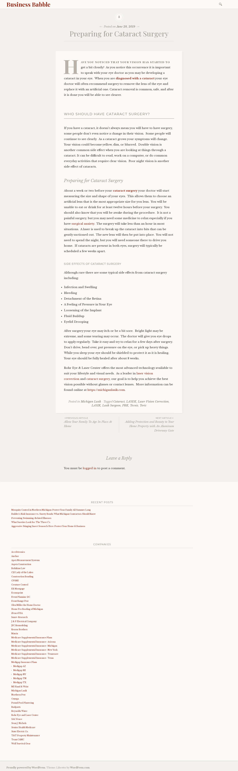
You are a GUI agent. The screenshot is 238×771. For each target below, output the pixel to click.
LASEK (131, 401)
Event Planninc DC (20, 597)
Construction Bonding (22, 576)
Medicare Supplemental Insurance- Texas (32, 658)
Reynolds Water (19, 711)
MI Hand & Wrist (19, 686)
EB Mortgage (18, 588)
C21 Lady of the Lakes (22, 572)
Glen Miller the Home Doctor (25, 605)
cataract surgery (125, 190)
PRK (125, 405)
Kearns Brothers (19, 629)
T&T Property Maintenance (25, 735)
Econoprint (17, 593)
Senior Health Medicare (23, 727)
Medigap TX (19, 682)
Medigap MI (19, 670)
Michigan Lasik (91, 401)
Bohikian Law (18, 568)
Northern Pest (18, 694)
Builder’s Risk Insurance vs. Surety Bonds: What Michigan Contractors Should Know (53, 514)
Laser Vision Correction (153, 401)
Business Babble (28, 4)
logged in (89, 468)
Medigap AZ (19, 666)
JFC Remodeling (19, 625)
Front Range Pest (19, 601)
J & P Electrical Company (24, 621)
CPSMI (15, 580)
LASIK (96, 405)
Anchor (15, 556)
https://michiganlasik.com (106, 390)
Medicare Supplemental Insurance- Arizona (33, 642)
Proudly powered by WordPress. (26, 767)
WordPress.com (80, 767)
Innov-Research (19, 617)
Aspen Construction (21, 564)
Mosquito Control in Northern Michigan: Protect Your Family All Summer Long (51, 510)
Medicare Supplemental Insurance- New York (34, 650)
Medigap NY (19, 674)
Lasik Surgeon (111, 405)
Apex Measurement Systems (25, 560)
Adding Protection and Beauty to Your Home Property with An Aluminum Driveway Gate (149, 424)
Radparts (16, 707)
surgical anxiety (83, 223)
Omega (15, 699)
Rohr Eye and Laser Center (24, 715)
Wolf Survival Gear (20, 743)
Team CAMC (17, 739)
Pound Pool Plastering (22, 703)
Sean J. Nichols (18, 723)
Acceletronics (18, 552)
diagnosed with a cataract (135, 78)
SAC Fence (16, 719)
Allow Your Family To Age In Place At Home (88, 422)
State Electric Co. (19, 731)
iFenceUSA (17, 613)
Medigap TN (19, 678)
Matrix (14, 633)
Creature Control (19, 584)
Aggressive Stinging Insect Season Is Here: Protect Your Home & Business (48, 526)
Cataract (119, 401)
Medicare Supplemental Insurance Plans (31, 637)
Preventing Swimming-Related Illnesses (31, 518)
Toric (143, 405)
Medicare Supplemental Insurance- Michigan (34, 646)
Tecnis (134, 405)
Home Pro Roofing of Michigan (27, 609)
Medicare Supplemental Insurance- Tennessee (34, 654)
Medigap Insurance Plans (24, 662)
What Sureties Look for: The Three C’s (30, 522)
